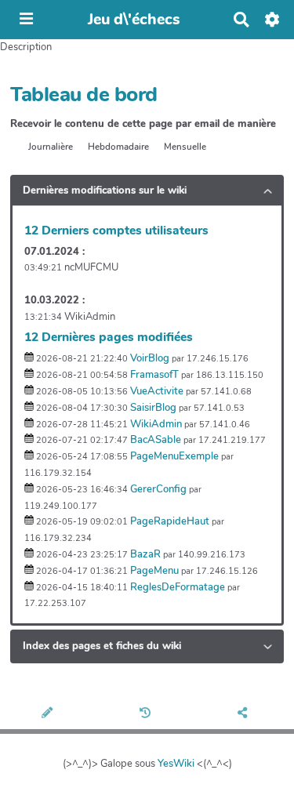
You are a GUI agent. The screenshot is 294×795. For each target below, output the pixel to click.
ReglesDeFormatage (177, 587)
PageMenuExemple (174, 456)
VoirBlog (149, 358)
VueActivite (156, 391)
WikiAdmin (156, 424)
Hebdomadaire (118, 146)
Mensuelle (185, 146)
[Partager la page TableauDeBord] (245, 714)
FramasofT (154, 375)
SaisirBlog (153, 408)
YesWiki (176, 764)
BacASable (155, 440)
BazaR (145, 554)
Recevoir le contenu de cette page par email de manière (143, 124)
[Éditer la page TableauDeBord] (48, 714)
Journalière (50, 146)
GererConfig (158, 489)
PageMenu (154, 571)
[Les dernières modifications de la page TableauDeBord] (147, 714)
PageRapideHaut (169, 521)
